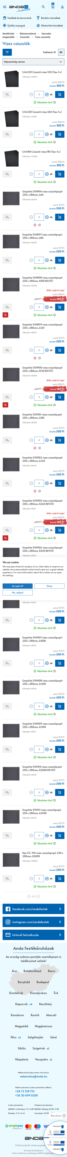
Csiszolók (25, 37)
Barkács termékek (50, 18)
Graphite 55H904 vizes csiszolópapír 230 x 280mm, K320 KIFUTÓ (42, 549)
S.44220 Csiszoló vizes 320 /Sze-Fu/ (42, 72)
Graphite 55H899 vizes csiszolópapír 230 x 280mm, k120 (42, 326)
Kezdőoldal (8, 33)
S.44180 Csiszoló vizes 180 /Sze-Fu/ (41, 151)
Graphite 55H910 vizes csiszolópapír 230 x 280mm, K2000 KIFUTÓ (42, 768)
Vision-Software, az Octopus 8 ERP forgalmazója (33, 1153)
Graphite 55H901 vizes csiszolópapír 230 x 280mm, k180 (42, 416)
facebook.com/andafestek (30, 909)
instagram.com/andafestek (30, 922)
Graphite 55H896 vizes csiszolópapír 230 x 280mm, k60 (42, 193)
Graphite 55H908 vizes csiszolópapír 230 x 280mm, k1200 (42, 682)
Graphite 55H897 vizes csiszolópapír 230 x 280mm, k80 (42, 236)
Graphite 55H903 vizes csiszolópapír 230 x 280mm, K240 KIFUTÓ (42, 502)
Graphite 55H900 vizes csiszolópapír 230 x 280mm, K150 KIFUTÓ (42, 369)
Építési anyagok (16, 25)
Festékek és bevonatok (19, 18)
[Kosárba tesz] (59, 94)
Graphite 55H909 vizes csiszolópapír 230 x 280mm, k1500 (42, 725)
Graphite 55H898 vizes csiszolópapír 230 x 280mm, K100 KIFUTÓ (42, 279)
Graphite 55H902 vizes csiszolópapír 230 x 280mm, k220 (42, 459)
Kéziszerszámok (28, 33)
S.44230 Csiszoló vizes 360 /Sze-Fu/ (42, 112)
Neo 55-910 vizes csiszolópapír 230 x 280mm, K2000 (42, 854)
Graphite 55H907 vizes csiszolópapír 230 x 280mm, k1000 (42, 639)
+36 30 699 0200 (26, 1095)
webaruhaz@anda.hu (33, 1076)
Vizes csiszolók (42, 37)
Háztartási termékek (52, 25)
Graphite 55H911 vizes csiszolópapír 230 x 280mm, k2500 (41, 811)
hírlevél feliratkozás (25, 935)
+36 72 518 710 (24, 1091)
